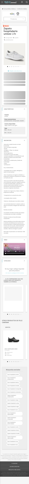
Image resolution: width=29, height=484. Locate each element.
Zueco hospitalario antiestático (14, 392)
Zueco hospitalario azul (12, 409)
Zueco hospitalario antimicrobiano (11, 423)
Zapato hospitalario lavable (13, 433)
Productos (14, 19)
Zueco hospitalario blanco (13, 382)
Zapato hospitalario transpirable (11, 418)
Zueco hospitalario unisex (13, 374)
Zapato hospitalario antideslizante (11, 396)
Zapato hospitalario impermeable (11, 437)
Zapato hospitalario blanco (13, 430)
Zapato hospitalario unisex (13, 403)
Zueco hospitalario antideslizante (11, 378)
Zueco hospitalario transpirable (14, 389)
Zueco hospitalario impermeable (11, 413)
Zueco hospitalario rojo (12, 444)
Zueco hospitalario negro (13, 400)
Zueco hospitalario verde (12, 427)
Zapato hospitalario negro (13, 406)
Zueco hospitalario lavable (13, 385)
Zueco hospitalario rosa (12, 441)
